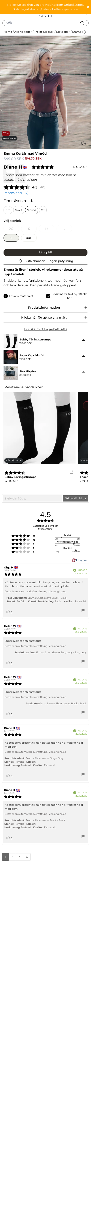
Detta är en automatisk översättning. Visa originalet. (35, 591)
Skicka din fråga (75, 498)
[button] (45, 7)
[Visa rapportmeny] (83, 611)
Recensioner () (16, 193)
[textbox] (32, 498)
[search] (47, 23)
